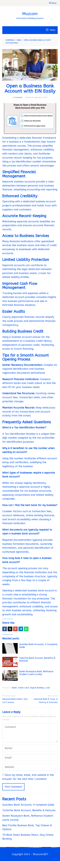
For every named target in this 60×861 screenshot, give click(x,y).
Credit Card (23, 688)
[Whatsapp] (26, 629)
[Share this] (4, 629)
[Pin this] (15, 629)
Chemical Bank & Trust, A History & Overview (46, 699)
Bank (14, 688)
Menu (53, 3)
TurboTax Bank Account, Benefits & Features (29, 810)
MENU (52, 30)
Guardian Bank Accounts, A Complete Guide (28, 804)
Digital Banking (37, 688)
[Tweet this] (10, 629)
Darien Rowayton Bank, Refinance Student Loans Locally (36, 673)
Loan (47, 688)
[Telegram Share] (20, 629)
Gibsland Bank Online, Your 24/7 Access (15, 699)
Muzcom (30, 13)
